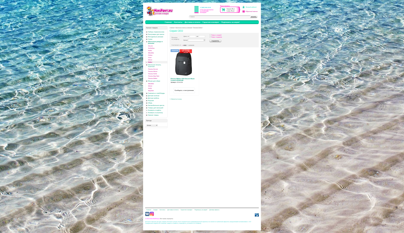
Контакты (178, 22)
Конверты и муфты (154, 110)
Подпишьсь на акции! (201, 210)
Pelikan (150, 55)
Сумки (150, 39)
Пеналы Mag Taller (153, 76)
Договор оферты (214, 210)
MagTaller (151, 90)
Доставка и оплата (192, 22)
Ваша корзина (225, 6)
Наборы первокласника (156, 32)
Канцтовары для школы (156, 34)
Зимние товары (153, 115)
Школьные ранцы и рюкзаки (155, 42)
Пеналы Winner (152, 71)
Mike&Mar (151, 53)
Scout (149, 57)
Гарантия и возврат (211, 22)
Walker (150, 62)
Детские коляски (153, 95)
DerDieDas (151, 48)
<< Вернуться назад (176, 99)
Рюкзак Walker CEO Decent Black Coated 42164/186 (183, 79)
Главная (168, 22)
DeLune (150, 46)
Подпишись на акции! (230, 22)
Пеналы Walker (152, 78)
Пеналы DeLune (153, 69)
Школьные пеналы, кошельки (154, 65)
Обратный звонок (252, 11)
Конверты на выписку (155, 112)
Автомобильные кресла (156, 105)
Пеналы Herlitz (152, 74)
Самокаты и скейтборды (156, 93)
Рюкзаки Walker (197, 27)
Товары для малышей (155, 108)
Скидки (155, 210)
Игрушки (151, 100)
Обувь (150, 103)
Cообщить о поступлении (184, 90)
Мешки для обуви (154, 81)
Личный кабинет (251, 7)
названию (191, 45)
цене (184, 45)
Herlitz (150, 50)
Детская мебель (153, 98)
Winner (150, 60)
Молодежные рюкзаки (155, 37)
